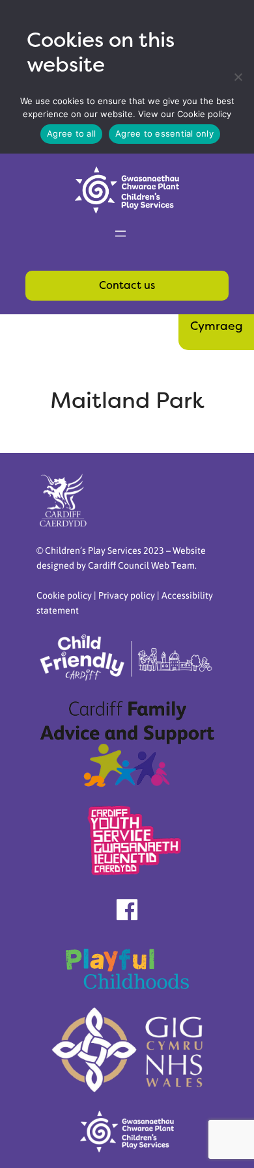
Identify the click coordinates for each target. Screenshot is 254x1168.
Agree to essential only (164, 133)
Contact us (127, 285)
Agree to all (71, 133)
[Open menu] (127, 240)
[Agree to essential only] (237, 76)
